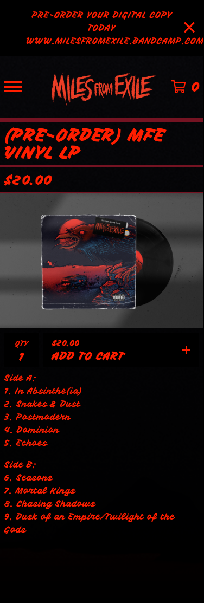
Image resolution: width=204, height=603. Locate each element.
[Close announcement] (189, 28)
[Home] (102, 87)
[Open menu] (13, 86)
